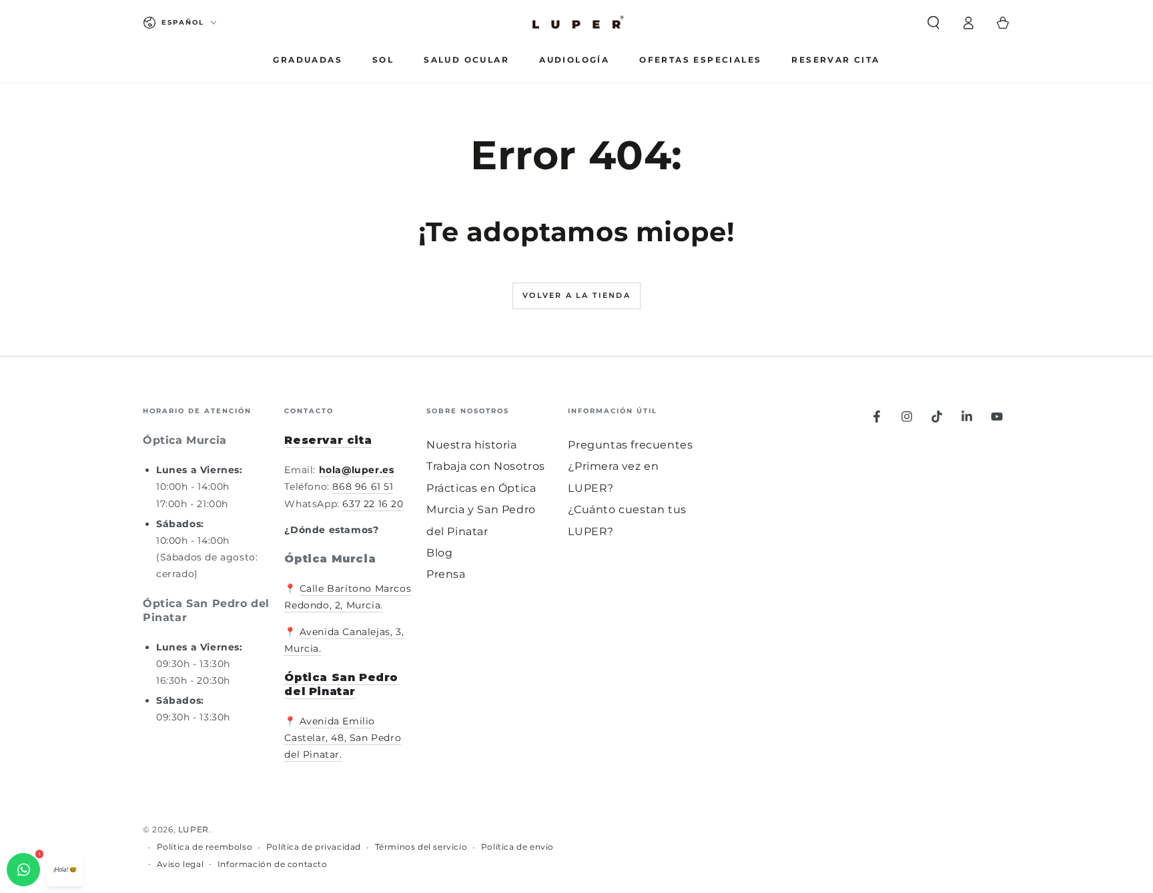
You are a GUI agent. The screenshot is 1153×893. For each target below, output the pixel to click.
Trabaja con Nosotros (485, 466)
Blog (439, 552)
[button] (933, 22)
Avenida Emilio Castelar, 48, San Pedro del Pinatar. (342, 737)
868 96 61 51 (362, 486)
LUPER (193, 829)
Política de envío (517, 847)
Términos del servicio (421, 847)
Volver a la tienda (576, 295)
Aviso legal (180, 864)
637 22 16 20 (372, 504)
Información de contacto (273, 864)
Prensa (446, 574)
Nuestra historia (471, 445)
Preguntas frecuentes (630, 445)
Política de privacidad (313, 847)
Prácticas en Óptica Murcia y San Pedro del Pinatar (481, 510)
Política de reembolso (205, 847)
